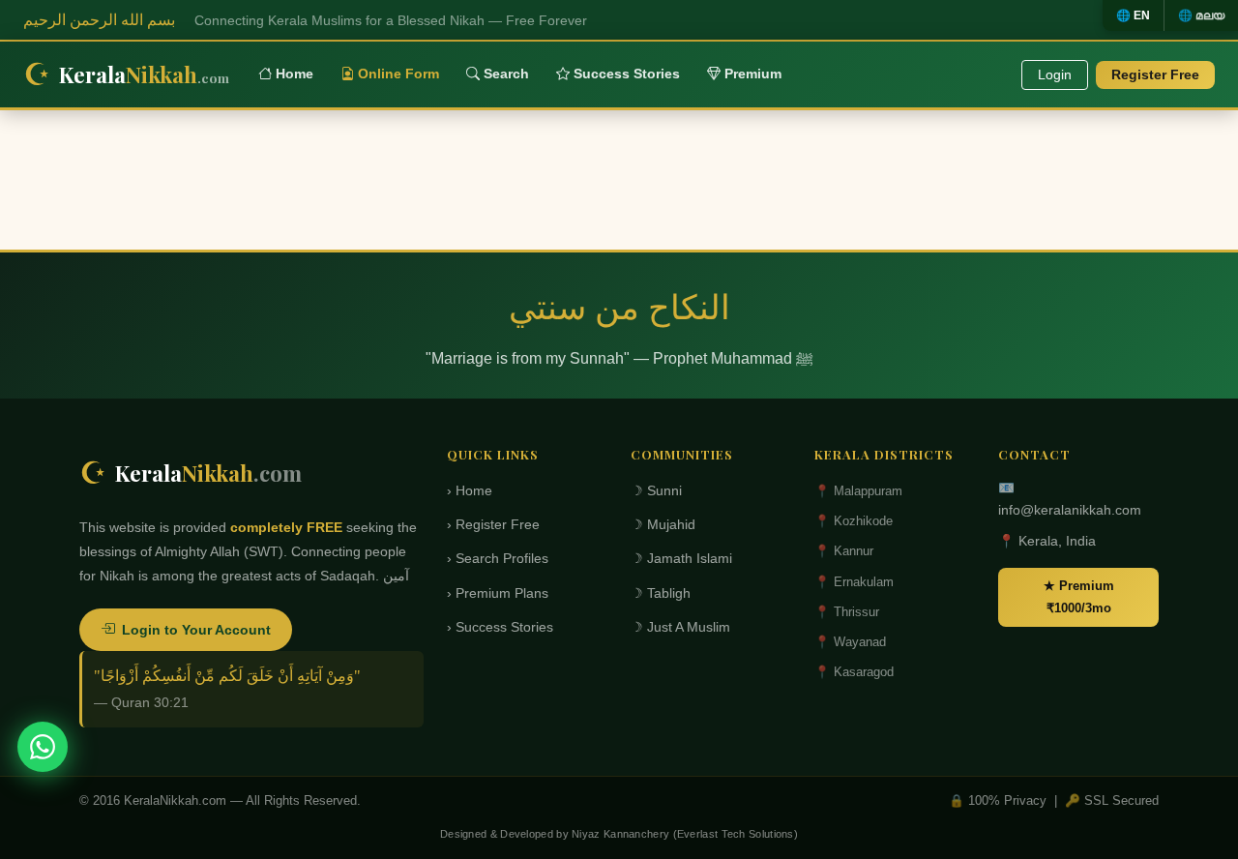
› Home (469, 491)
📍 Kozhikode (853, 521)
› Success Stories (500, 627)
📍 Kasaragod (854, 672)
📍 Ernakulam (854, 582)
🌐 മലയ (1201, 15)
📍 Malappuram (858, 491)
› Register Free (493, 525)
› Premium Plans (497, 593)
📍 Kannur (843, 551)
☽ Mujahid (663, 525)
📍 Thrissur (846, 612)
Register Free (1155, 74)
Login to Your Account (196, 629)
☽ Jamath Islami (681, 558)
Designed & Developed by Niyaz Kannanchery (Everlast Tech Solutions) (619, 834)
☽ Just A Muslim (680, 627)
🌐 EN (1133, 15)
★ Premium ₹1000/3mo (1079, 596)
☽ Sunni (656, 491)
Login (1055, 74)
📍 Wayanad (850, 642)
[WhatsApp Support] (42, 747)
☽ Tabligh (661, 593)
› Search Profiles (497, 558)
